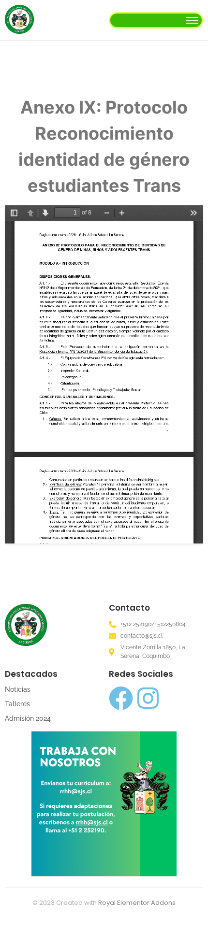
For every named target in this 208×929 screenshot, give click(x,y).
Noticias (17, 689)
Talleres (17, 704)
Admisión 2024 (28, 718)
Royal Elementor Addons (137, 902)
